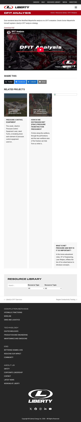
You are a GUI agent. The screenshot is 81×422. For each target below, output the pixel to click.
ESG (6, 346)
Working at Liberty (12, 383)
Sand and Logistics (12, 320)
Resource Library (61, 13)
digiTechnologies (11, 331)
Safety (7, 369)
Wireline (7, 316)
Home (53, 13)
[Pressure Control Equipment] (15, 105)
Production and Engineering (16, 335)
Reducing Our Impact (12, 354)
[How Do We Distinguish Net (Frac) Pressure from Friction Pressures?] (40, 105)
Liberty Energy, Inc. (36, 419)
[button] (76, 7)
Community (8, 357)
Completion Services (16, 309)
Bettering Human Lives (13, 350)
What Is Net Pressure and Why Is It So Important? (65, 248)
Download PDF (9, 28)
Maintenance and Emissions (15, 339)
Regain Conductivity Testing (65, 300)
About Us (9, 365)
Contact (7, 376)
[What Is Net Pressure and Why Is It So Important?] (65, 168)
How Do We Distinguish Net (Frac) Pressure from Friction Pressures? (38, 124)
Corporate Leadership (13, 372)
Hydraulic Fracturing (13, 312)
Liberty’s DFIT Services (13, 300)
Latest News (9, 380)
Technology (11, 328)
